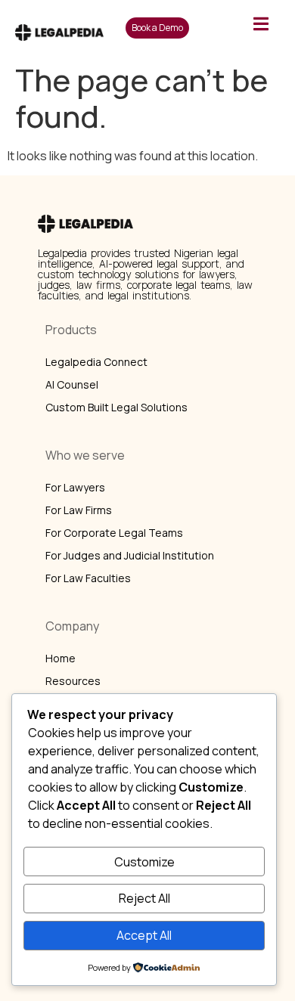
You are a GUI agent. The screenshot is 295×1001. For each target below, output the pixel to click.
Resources (73, 681)
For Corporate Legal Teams (114, 532)
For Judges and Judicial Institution (129, 555)
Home (60, 658)
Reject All (144, 898)
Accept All (144, 935)
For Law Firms (78, 510)
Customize (144, 862)
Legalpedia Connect (96, 362)
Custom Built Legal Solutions (116, 407)
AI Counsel (71, 384)
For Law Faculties (88, 578)
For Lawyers (75, 487)
